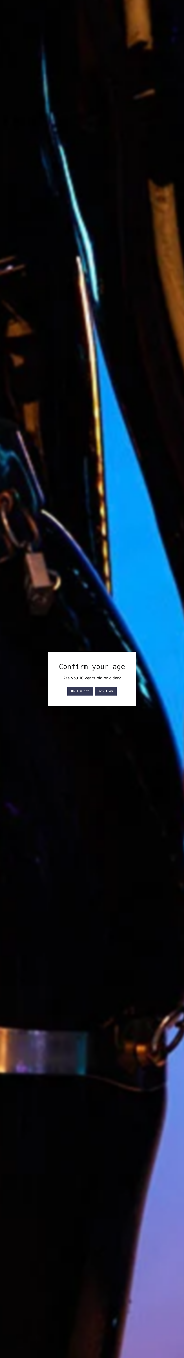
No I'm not (80, 691)
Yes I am (105, 691)
